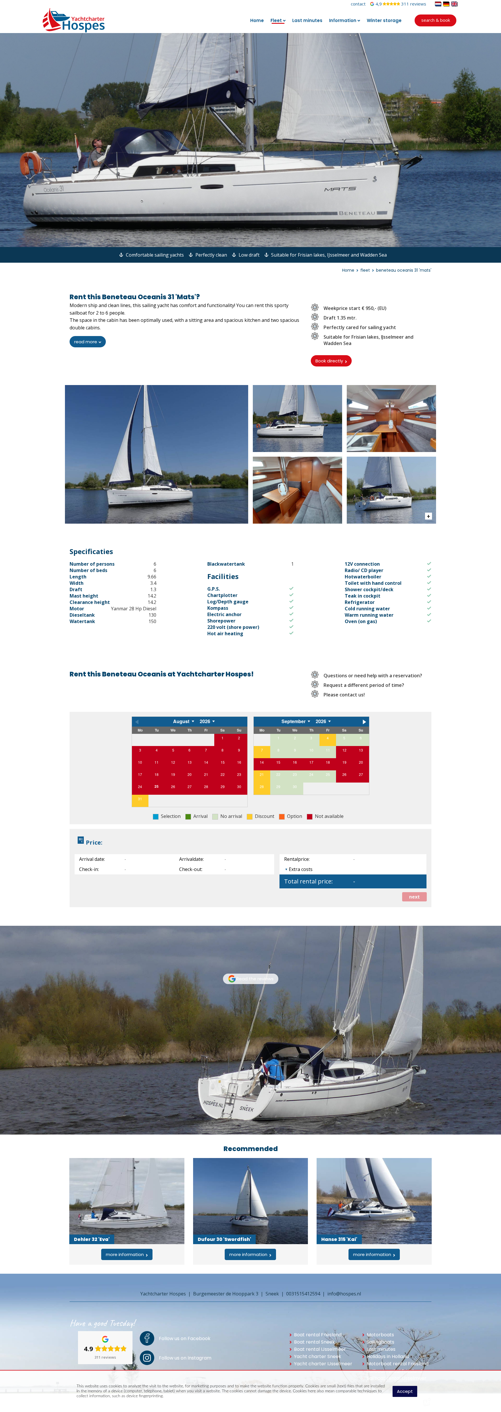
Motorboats (380, 1334)
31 (140, 798)
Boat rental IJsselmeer (320, 1349)
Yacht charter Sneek (317, 1356)
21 (262, 774)
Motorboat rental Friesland (398, 1363)
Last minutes (381, 1349)
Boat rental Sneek (314, 1342)
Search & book (435, 20)
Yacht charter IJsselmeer (323, 1363)
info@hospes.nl (344, 1294)
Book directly (329, 361)
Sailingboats (380, 1342)
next (414, 897)
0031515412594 (303, 1294)
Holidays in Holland (388, 1356)
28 (262, 786)
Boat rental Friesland (318, 1334)
